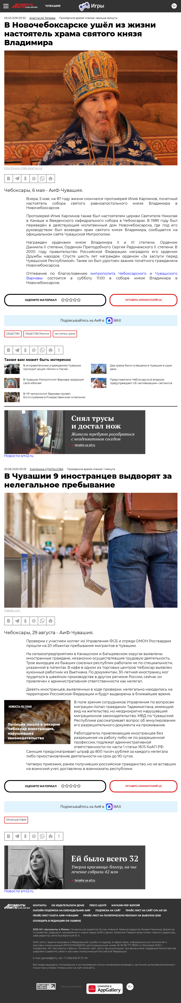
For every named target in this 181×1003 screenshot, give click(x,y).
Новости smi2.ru (19, 456)
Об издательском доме (67, 905)
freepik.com (12, 610)
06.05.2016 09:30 (15, 18)
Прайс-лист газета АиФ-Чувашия (55, 915)
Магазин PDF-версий (125, 905)
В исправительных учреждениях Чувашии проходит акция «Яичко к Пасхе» (52, 367)
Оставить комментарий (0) (143, 300)
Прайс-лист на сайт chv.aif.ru (146, 910)
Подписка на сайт (108, 910)
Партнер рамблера (70, 986)
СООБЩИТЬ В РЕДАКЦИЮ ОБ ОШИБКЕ (57, 920)
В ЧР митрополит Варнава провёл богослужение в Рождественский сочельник (54, 395)
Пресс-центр (97, 905)
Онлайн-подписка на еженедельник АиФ (61, 910)
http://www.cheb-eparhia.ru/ (23, 168)
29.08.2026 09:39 (15, 469)
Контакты (39, 905)
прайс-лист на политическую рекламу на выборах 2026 (122, 915)
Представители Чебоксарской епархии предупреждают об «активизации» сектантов (141, 381)
